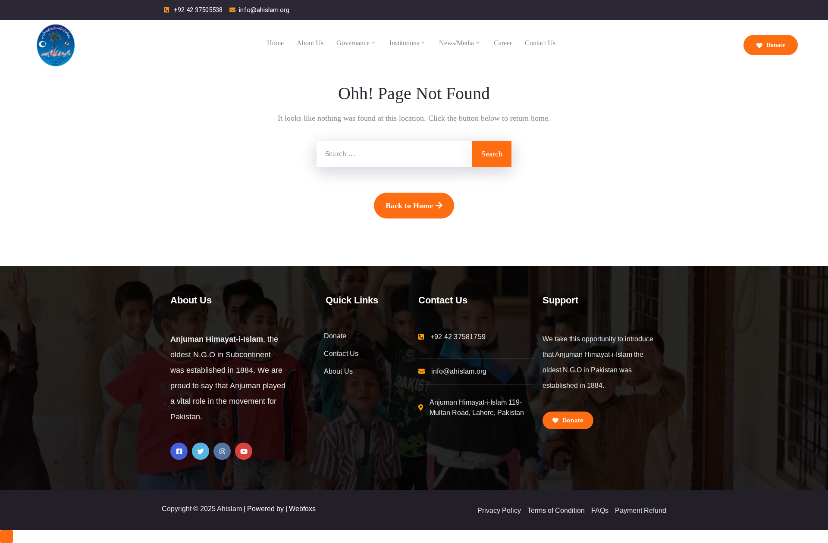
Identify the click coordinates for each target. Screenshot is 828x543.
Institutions (404, 43)
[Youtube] (243, 451)
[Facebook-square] (179, 451)
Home (275, 43)
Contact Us (540, 43)
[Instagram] (222, 451)
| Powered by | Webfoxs (280, 508)
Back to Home (409, 205)
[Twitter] (200, 451)
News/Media (456, 43)
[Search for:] (394, 154)
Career (503, 43)
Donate (775, 45)
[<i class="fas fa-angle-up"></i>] (6, 536)
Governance (353, 43)
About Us (310, 43)
